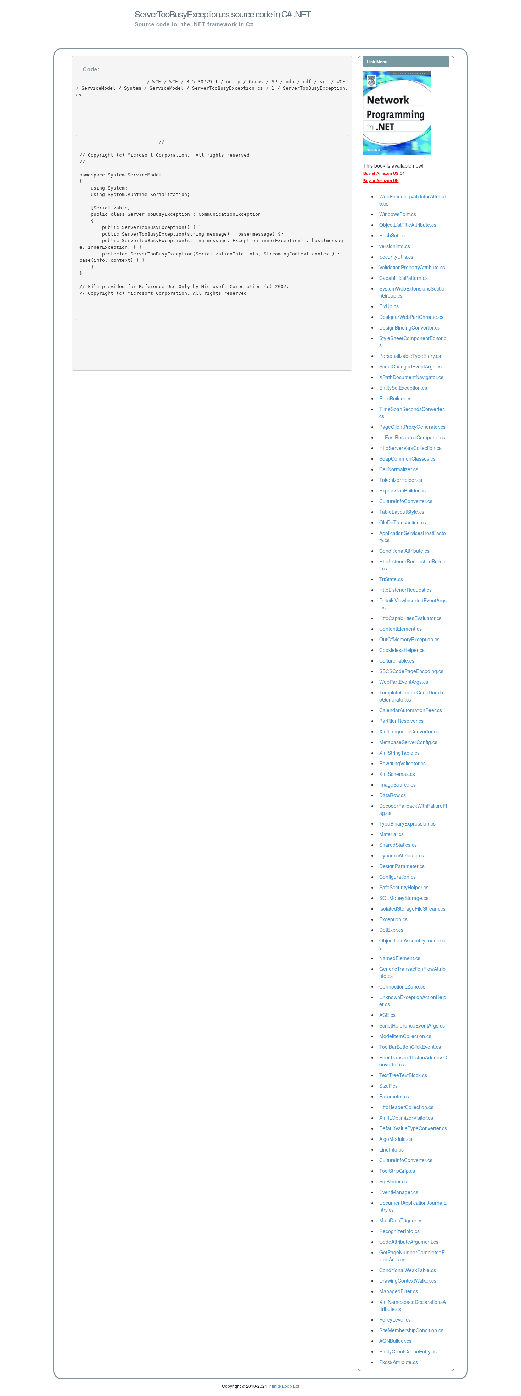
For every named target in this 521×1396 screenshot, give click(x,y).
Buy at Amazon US (380, 173)
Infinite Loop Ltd (283, 1386)
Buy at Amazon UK (381, 181)
